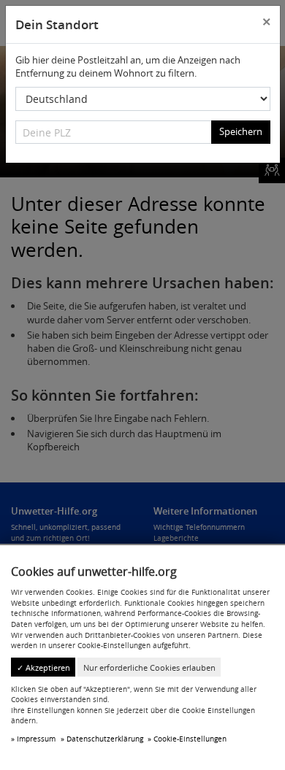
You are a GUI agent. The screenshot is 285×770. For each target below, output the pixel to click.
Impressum (36, 739)
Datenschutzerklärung (104, 739)
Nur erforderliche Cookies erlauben (149, 667)
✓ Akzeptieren (43, 667)
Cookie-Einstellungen (190, 739)
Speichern (240, 131)
